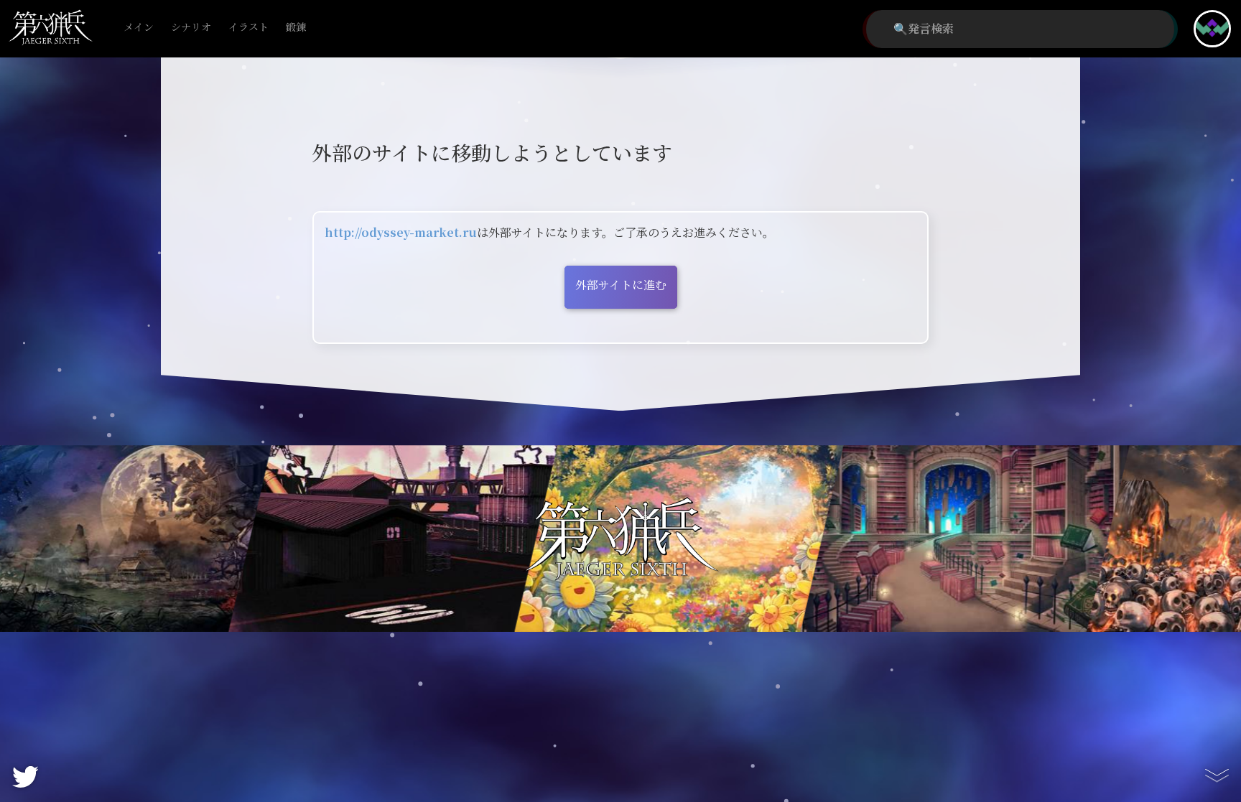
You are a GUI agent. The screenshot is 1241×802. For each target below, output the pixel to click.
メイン (139, 27)
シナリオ (191, 27)
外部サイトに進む (620, 285)
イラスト (248, 27)
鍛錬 (296, 27)
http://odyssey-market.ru (401, 233)
